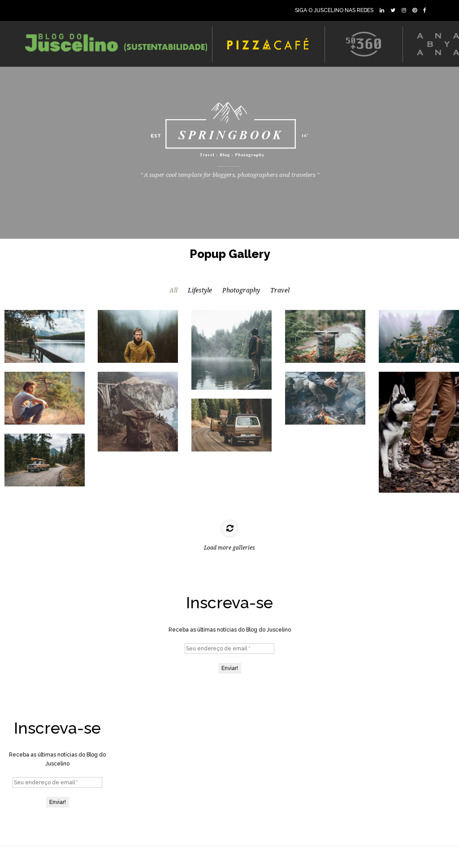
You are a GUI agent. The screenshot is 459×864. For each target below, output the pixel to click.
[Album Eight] (325, 398)
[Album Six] (44, 398)
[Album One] (44, 336)
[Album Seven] (138, 412)
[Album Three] (231, 350)
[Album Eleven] (44, 460)
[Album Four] (325, 336)
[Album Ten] (231, 425)
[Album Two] (138, 336)
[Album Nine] (419, 432)
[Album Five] (419, 336)
